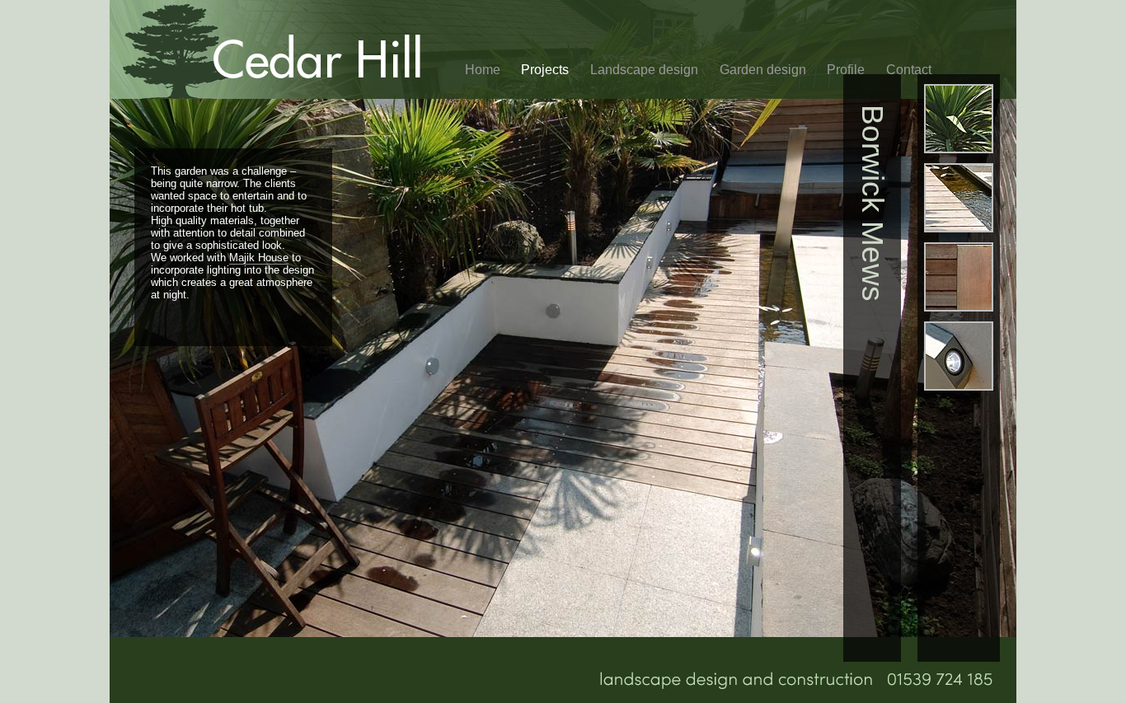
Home (482, 70)
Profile (846, 70)
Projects (545, 70)
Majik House (259, 257)
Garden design (763, 70)
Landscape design (644, 70)
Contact (908, 70)
